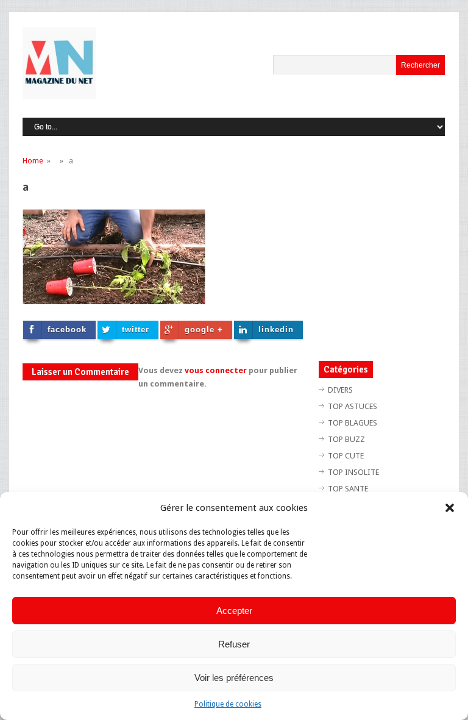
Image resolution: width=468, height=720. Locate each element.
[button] (450, 508)
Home (33, 160)
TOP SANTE (348, 488)
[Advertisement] (393, 251)
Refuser (234, 644)
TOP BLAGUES (352, 422)
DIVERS (340, 389)
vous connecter (216, 370)
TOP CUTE (346, 455)
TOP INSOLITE (353, 472)
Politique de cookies (227, 704)
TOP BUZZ (346, 439)
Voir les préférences (234, 677)
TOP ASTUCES (352, 406)
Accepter (234, 610)
